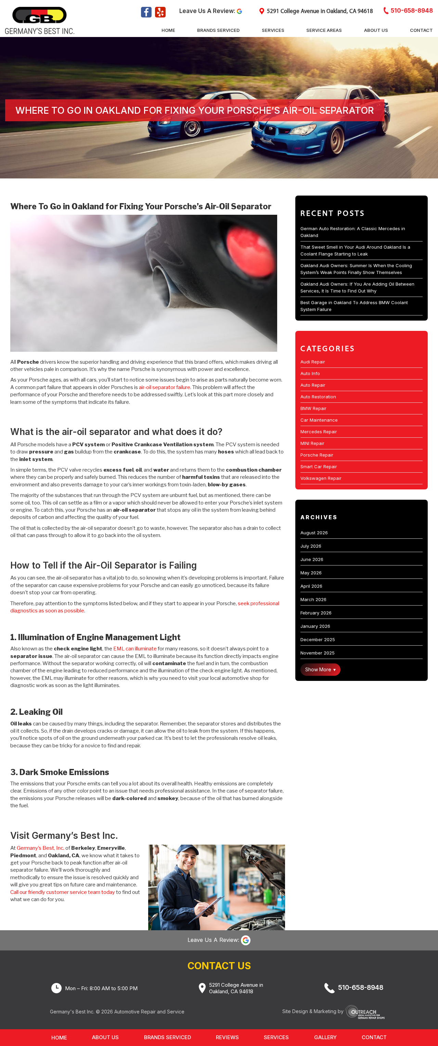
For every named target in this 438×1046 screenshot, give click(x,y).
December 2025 (317, 639)
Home (168, 30)
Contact (421, 30)
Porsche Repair (316, 455)
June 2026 (311, 559)
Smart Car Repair (318, 466)
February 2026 (316, 612)
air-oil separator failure (164, 387)
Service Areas (324, 30)
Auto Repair (312, 385)
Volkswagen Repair (321, 478)
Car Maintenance (319, 420)
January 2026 (315, 626)
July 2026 (310, 546)
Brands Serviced (218, 30)
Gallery (325, 1037)
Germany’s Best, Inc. (40, 848)
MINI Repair (312, 443)
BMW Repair (313, 408)
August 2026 (314, 532)
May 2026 (311, 572)
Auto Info (310, 373)
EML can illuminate (135, 649)
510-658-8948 (412, 10)
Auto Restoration (318, 396)
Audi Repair (312, 361)
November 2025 (317, 653)
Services (273, 30)
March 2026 (313, 599)
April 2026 (311, 586)
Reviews (227, 1037)
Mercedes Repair (318, 431)
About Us (376, 30)
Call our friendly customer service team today (62, 892)
